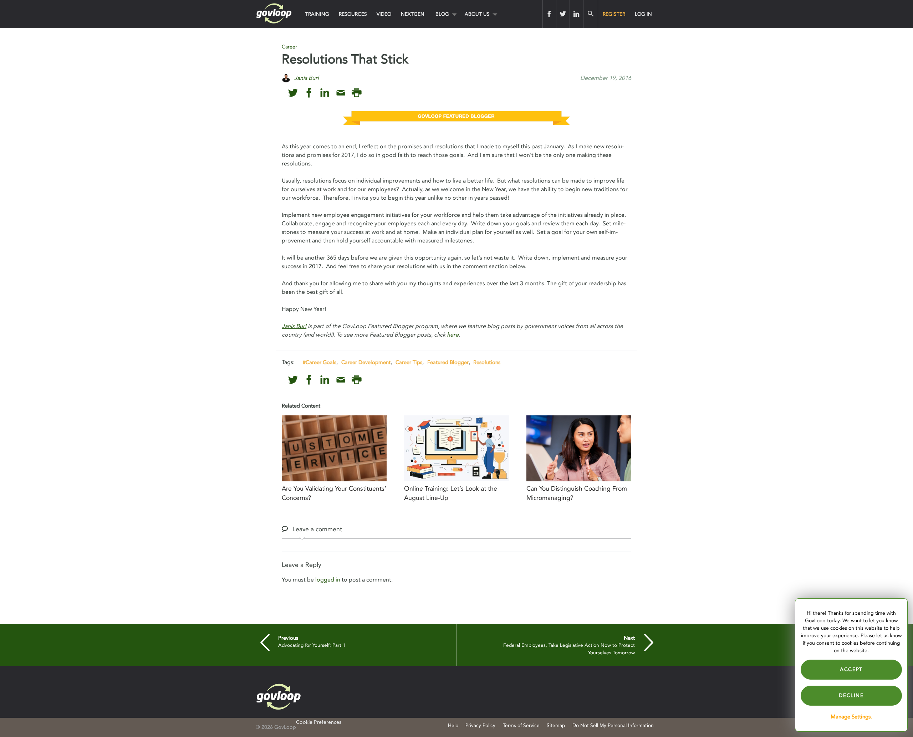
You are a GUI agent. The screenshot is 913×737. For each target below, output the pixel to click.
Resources (353, 14)
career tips (409, 362)
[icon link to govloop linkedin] (325, 93)
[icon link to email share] (341, 93)
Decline (851, 695)
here (453, 335)
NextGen (412, 14)
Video (384, 14)
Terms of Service (521, 725)
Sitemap (556, 725)
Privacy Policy (480, 725)
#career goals (319, 362)
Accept (851, 669)
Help (453, 725)
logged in (327, 580)
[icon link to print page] (356, 93)
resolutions (486, 362)
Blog (442, 14)
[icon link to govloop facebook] (309, 93)
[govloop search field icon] (590, 14)
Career (289, 46)
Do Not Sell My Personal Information (613, 725)
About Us (477, 14)
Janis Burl (294, 326)
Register (614, 14)
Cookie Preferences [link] (318, 722)
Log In (643, 14)
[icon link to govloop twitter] (293, 93)
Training (317, 14)
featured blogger (448, 362)
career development (366, 362)
